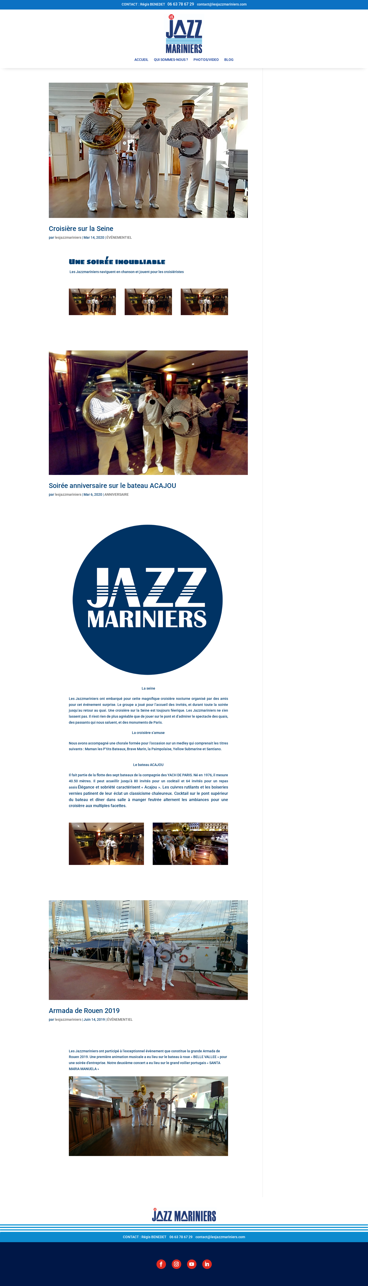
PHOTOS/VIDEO (206, 60)
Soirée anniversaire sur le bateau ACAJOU (112, 486)
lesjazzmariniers (68, 237)
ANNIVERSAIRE (116, 494)
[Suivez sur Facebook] (161, 1264)
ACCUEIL (141, 60)
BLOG (229, 60)
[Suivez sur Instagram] (176, 1264)
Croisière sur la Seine (81, 229)
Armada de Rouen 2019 (84, 1011)
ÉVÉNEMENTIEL (119, 237)
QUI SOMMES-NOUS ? (171, 60)
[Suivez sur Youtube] (192, 1264)
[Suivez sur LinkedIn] (207, 1264)
